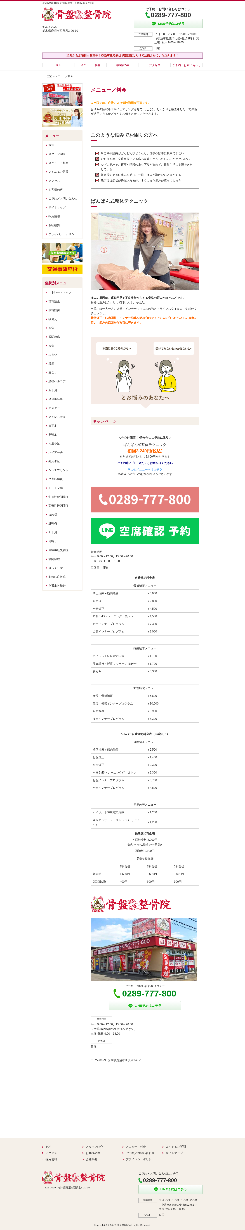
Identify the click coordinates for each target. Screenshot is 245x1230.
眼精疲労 (54, 310)
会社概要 (54, 225)
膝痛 (51, 345)
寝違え (52, 319)
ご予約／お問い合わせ (186, 65)
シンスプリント (58, 470)
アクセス (154, 65)
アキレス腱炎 (57, 416)
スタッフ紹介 (57, 154)
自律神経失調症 (58, 550)
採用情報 (54, 216)
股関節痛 (54, 336)
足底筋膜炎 (55, 478)
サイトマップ (57, 207)
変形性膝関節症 (58, 496)
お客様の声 (122, 65)
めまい (52, 354)
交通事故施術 (57, 585)
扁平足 (52, 425)
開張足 (52, 434)
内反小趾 (54, 443)
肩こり (52, 372)
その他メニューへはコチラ (145, 469)
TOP (58, 65)
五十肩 (52, 390)
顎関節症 (54, 559)
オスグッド (55, 408)
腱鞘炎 (52, 523)
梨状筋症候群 (57, 576)
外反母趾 (54, 461)
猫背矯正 (54, 301)
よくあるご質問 (58, 171)
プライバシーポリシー (62, 234)
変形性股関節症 (58, 505)
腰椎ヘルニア (57, 381)
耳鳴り (52, 541)
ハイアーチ (55, 452)
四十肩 (52, 532)
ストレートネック (59, 292)
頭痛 (51, 327)
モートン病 (55, 487)
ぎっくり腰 (55, 567)
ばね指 (52, 514)
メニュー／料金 (90, 65)
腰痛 (51, 363)
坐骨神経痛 (55, 399)
